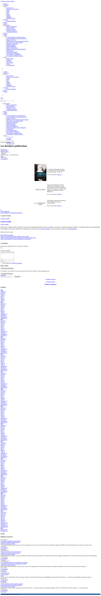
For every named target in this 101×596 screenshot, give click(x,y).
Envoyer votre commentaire (7, 268)
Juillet (3, 299)
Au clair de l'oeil (4, 574)
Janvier (3, 291)
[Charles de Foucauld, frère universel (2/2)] (11, 551)
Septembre (4, 314)
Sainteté (8, 15)
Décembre (4, 318)
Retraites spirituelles (11, 21)
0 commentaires (4, 159)
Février (3, 292)
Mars (3, 294)
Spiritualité (9, 17)
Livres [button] (5, 74)
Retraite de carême (11, 45)
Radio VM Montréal (11, 46)
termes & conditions (17, 263)
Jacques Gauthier (5, 150)
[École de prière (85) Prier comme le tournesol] (12, 583)
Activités (6, 19)
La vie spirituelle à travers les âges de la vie (17, 38)
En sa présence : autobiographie (14, 54)
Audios (5, 35)
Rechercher (17, 276)
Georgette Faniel (10, 65)
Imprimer (3, 153)
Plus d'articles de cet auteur (7, 235)
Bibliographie (7, 25)
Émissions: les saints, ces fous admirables (16, 49)
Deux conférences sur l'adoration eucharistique (11, 212)
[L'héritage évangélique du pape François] (11, 541)
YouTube (9, 60)
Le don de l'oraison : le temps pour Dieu (16, 37)
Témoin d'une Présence (12, 31)
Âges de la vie (10, 7)
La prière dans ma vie (12, 30)
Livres (5, 6)
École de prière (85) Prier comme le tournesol (11, 585)
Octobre (3, 315)
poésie (2, 575)
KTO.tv (8, 64)
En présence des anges (12, 52)
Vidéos (5, 57)
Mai (2, 296)
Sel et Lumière (10, 62)
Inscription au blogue (50, 279)
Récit (8, 13)
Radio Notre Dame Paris (12, 48)
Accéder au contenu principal (7, 1)
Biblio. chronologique (12, 26)
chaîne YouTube (45, 229)
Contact (5, 23)
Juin (2, 298)
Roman (8, 14)
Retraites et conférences (50, 284)
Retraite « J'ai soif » (11, 40)
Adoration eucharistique (12, 44)
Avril (3, 295)
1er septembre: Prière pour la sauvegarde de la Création (13, 563)
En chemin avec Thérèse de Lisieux (15, 56)
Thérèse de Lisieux (11, 18)
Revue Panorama (10, 27)
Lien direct (3, 275)
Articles (5, 34)
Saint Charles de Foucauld (13, 53)
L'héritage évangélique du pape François (10, 542)
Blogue (5, 22)
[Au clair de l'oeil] (5, 573)
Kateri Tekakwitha (5, 211)
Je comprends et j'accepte (6, 273)
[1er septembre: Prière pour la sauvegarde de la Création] (14, 562)
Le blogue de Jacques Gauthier (8, 543)
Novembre (4, 316)
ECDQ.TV (9, 61)
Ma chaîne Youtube (50, 281)
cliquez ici (59, 174)
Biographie (6, 5)
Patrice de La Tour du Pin (12, 9)
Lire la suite (3, 549)
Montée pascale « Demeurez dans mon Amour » (18, 41)
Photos (5, 33)
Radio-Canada (10, 50)
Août (3, 300)
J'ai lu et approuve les (12, 263)
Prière (8, 11)
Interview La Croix (11, 29)
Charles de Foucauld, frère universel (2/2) (10, 553)
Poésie (8, 10)
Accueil (5, 3)
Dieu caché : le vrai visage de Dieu (15, 42)
